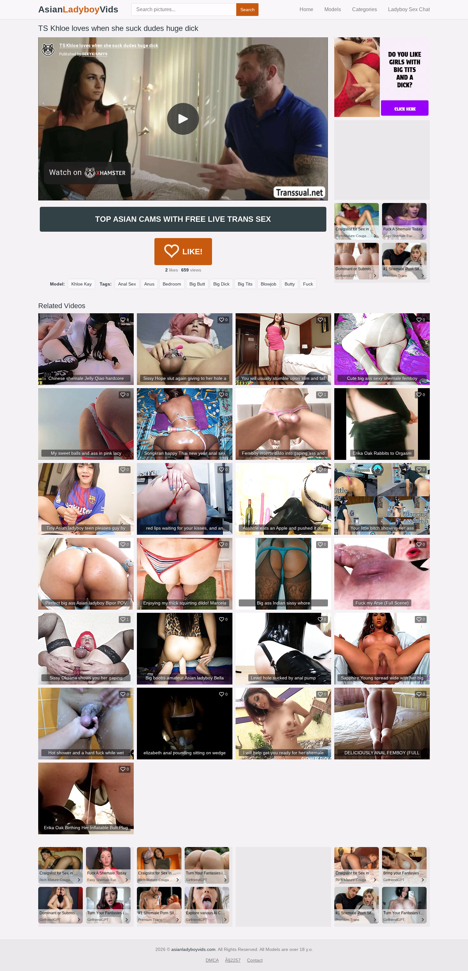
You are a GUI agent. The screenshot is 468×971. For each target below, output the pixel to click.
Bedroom (172, 283)
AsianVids (78, 9)
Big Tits (245, 283)
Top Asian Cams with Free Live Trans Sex (183, 219)
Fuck (308, 283)
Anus (149, 283)
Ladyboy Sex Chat (409, 9)
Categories (364, 9)
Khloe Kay (81, 283)
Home (306, 9)
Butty (290, 283)
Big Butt (197, 283)
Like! (192, 251)
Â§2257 (233, 960)
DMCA (212, 960)
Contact (255, 960)
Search (247, 9)
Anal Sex (127, 283)
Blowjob (268, 283)
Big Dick (221, 283)
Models (332, 9)
